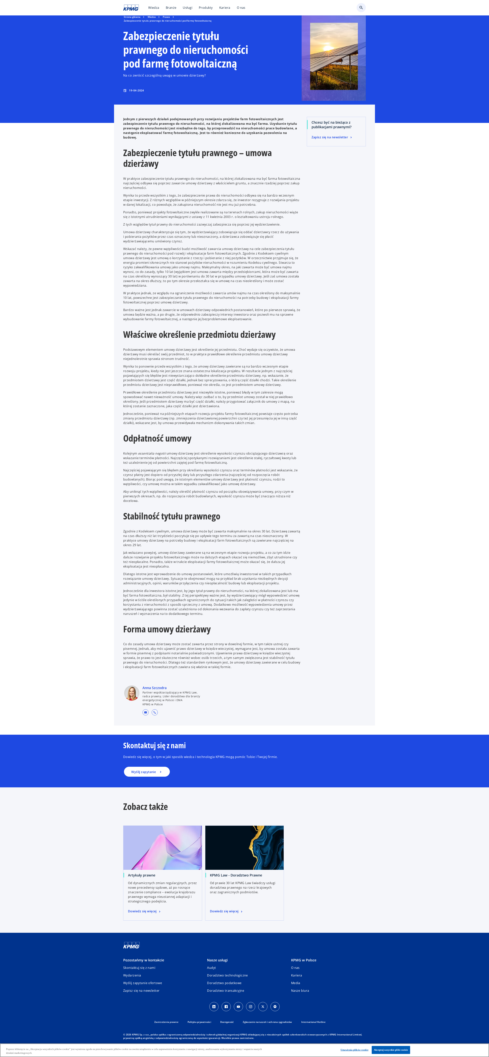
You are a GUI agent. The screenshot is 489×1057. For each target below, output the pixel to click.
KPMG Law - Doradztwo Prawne (236, 875)
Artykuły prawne (141, 875)
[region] (244, 1050)
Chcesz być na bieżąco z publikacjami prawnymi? (331, 124)
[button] (145, 712)
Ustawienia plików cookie (354, 1049)
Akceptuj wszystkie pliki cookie (391, 1049)
